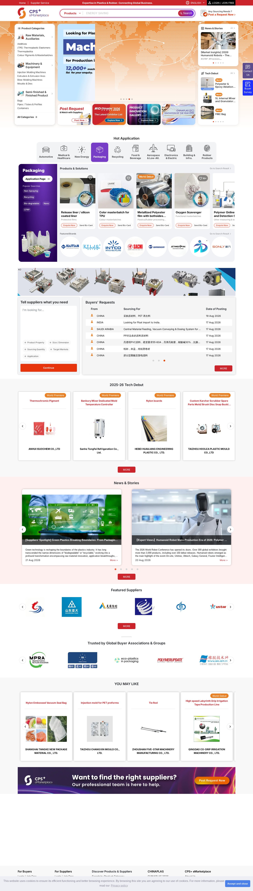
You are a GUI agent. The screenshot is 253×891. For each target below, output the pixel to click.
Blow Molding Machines (29, 79)
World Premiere (55, 395)
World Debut (219, 695)
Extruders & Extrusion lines (31, 76)
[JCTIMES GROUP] (178, 247)
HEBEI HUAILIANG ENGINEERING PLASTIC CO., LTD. (154, 450)
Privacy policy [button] (119, 885)
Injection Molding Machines (31, 72)
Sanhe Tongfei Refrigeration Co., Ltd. (99, 450)
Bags (20, 100)
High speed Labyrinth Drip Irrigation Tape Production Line (207, 702)
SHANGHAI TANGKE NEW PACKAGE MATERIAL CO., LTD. (46, 751)
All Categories (25, 117)
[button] (121, 99)
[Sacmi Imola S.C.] (135, 247)
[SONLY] (221, 246)
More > (114, 560)
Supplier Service (40, 2)
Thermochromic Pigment (44, 400)
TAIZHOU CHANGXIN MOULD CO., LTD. (100, 751)
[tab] (46, 152)
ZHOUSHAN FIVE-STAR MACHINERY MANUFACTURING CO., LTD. (153, 751)
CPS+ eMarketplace (198, 871)
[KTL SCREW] (91, 247)
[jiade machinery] (200, 247)
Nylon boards (154, 400)
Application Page (35, 178)
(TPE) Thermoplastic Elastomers (33, 47)
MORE (223, 368)
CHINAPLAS (156, 871)
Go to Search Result (219, 168)
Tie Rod (153, 702)
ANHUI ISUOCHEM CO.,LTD (44, 448)
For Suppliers (63, 871)
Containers (23, 108)
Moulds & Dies (24, 83)
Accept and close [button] (237, 883)
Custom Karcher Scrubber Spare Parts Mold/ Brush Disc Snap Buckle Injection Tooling (209, 402)
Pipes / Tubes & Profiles (29, 104)
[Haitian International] (70, 247)
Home (22, 2)
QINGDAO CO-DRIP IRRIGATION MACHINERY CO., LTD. (206, 751)
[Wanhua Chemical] (156, 247)
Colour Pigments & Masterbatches (35, 55)
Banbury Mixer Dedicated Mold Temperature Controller (99, 402)
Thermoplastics (25, 51)
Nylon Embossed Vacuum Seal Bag (46, 702)
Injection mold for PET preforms (100, 702)
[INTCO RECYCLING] (113, 247)
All (231, 28)
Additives (22, 43)
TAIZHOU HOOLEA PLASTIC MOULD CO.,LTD (209, 450)
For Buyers (25, 871)
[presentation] (89, 337)
